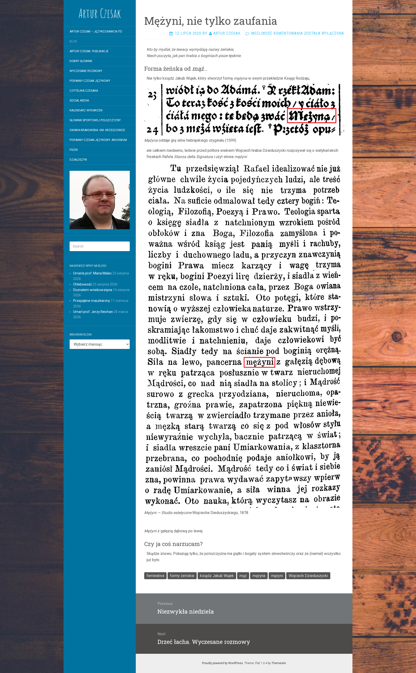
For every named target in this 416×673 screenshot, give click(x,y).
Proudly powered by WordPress (222, 663)
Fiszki (74, 150)
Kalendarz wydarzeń (86, 110)
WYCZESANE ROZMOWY (86, 71)
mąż (243, 575)
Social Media (79, 100)
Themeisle (279, 663)
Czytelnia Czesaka (84, 90)
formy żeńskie (182, 575)
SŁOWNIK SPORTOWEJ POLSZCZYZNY (95, 120)
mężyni (277, 575)
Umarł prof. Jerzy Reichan (93, 312)
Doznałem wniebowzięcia (92, 290)
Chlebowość (82, 284)
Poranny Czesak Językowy (90, 81)
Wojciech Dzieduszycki (308, 575)
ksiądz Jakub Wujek (217, 575)
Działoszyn (78, 159)
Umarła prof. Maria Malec (92, 273)
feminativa (155, 575)
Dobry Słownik (81, 61)
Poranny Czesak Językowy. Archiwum (98, 140)
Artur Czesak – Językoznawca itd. (96, 31)
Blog (73, 41)
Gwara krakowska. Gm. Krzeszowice (97, 130)
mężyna (259, 575)
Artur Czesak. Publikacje (89, 51)
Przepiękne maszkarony (91, 301)
